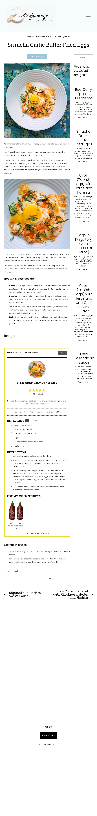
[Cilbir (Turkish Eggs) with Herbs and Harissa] (83, 169)
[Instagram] (50, 727)
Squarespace (52, 744)
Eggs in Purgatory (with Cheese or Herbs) (83, 244)
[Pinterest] (46, 727)
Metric (34, 420)
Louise (67, 36)
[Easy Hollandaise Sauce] (84, 347)
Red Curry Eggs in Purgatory (83, 94)
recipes (30, 36)
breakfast (40, 36)
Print (62, 353)
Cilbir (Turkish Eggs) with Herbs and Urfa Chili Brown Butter (84, 298)
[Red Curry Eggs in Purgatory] (83, 83)
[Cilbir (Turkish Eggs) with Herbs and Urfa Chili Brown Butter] (83, 278)
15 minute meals (11, 571)
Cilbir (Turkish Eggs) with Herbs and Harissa (84, 184)
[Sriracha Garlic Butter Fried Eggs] (83, 125)
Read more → (83, 117)
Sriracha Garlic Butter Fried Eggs (83, 138)
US (27, 420)
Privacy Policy (48, 735)
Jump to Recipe (37, 56)
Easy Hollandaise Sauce (84, 358)
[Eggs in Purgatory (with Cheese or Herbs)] (83, 228)
